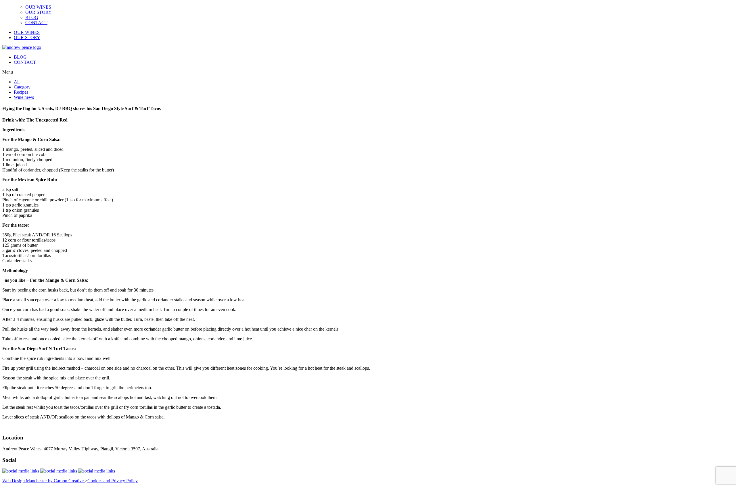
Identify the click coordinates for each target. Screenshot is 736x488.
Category (22, 86)
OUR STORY (38, 12)
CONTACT (36, 22)
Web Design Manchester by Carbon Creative (43, 480)
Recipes (21, 92)
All (17, 81)
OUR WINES (38, 7)
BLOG (31, 17)
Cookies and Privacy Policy (112, 480)
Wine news (24, 97)
